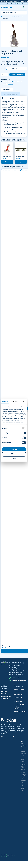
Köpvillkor (4, 694)
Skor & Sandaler (19, 689)
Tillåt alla (14, 449)
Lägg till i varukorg (17, 74)
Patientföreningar (20, 711)
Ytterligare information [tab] (10, 94)
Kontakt (4, 691)
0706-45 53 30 (9, 3)
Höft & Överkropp (20, 704)
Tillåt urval (14, 454)
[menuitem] (25, 7)
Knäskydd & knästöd (18, 698)
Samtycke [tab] (5, 401)
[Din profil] (21, 8)
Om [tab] (23, 401)
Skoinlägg (17, 692)
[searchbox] (12, 12)
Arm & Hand (18, 701)
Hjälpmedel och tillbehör (11, 17)
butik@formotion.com (21, 3)
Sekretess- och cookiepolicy (6, 697)
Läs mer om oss (6, 737)
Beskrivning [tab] (7, 89)
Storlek (3, 68)
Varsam (10, 84)
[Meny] (25, 7)
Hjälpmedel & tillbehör (18, 708)
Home (2, 17)
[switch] (24, 433)
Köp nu (7, 162)
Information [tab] (14, 401)
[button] (25, 12)
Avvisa (14, 458)
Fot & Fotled (18, 694)
